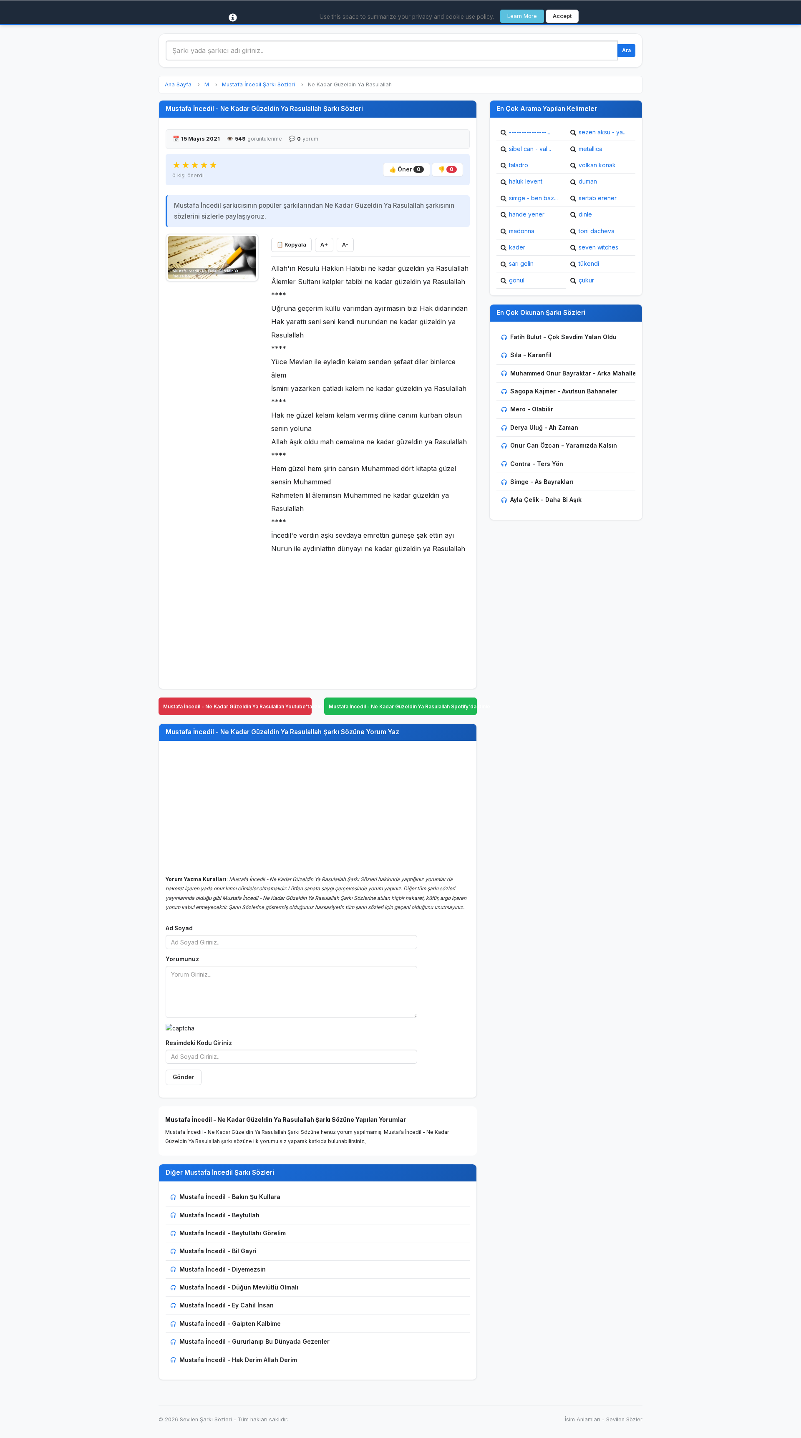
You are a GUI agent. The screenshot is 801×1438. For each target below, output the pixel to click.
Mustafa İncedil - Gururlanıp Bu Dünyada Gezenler (254, 1341)
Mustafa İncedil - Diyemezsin (222, 1269)
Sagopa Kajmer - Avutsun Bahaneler (563, 391)
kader (517, 247)
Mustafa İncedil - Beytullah (219, 1215)
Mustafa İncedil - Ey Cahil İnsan (226, 1305)
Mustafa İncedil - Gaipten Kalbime (230, 1323)
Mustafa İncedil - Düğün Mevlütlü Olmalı (238, 1287)
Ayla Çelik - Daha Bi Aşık (546, 499)
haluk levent (525, 181)
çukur (586, 280)
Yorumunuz (182, 959)
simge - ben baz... (533, 197)
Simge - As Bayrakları (542, 481)
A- (345, 245)
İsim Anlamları (582, 1419)
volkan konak (597, 165)
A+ (324, 245)
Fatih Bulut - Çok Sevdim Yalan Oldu (563, 336)
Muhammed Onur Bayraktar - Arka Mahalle (573, 373)
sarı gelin (521, 263)
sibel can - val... (530, 148)
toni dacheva (597, 230)
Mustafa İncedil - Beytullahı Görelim (232, 1233)
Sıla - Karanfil (531, 354)
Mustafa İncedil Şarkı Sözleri (258, 84)
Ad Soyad (179, 928)
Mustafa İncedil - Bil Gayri (218, 1250)
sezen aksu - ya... (603, 132)
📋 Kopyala (291, 245)
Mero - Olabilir (531, 409)
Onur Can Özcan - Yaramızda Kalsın (563, 445)
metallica (590, 148)
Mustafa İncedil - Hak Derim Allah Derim (238, 1359)
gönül (516, 280)
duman (588, 181)
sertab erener (598, 197)
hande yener (526, 214)
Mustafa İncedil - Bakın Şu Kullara (229, 1196)
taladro (518, 165)
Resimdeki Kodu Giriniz (199, 1043)
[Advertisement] (212, 412)
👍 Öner (405, 169)
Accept (562, 16)
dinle (585, 214)
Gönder (183, 1077)
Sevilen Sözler (624, 1419)
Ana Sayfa (178, 84)
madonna (521, 230)
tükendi (589, 263)
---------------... (529, 132)
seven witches (598, 247)
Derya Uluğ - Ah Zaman (544, 427)
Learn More (522, 16)
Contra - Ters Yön (536, 463)
